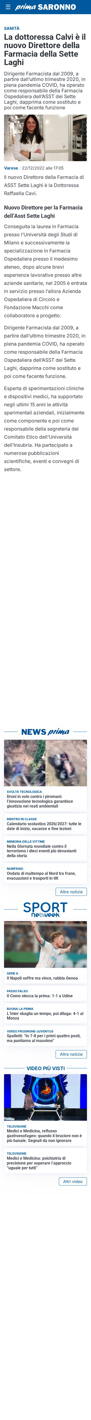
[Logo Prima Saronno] (45, 7)
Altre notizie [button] (71, 891)
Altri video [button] (73, 1181)
